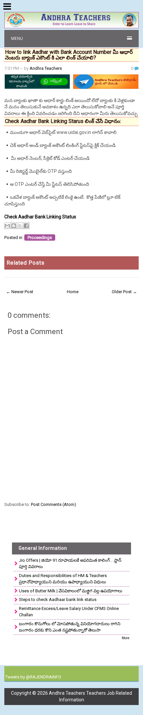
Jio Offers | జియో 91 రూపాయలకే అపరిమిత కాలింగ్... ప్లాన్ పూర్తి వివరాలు (70, 563)
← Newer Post (19, 291)
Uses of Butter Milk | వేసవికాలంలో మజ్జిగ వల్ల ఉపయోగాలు (70, 590)
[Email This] (7, 225)
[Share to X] (20, 225)
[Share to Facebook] (26, 225)
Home (72, 291)
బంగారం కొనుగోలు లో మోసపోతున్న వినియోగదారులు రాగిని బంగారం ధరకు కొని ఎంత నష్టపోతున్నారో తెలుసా (69, 627)
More (125, 638)
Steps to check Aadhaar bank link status (57, 599)
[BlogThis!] (13, 225)
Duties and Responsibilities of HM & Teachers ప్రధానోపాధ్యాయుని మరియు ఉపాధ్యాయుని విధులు (63, 579)
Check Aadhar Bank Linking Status (40, 216)
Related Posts (26, 263)
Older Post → (124, 291)
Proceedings (40, 237)
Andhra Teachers (46, 68)
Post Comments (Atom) (53, 504)
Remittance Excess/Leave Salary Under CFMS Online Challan (69, 612)
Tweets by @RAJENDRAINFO (33, 676)
